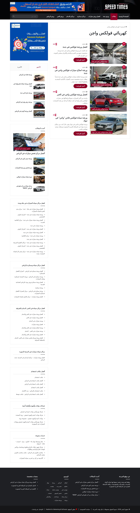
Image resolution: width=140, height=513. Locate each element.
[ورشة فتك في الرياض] (39, 77)
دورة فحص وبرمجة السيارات (23, 168)
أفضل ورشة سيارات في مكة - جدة (33, 209)
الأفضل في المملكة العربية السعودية (25, 489)
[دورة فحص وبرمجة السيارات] (39, 170)
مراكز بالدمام (70, 16)
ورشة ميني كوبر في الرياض (24, 158)
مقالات (114, 16)
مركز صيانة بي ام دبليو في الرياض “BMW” (85, 495)
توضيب (52, 486)
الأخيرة (19, 67)
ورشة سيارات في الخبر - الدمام (34, 331)
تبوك (48, 483)
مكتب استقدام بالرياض (36, 391)
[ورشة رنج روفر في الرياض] (39, 105)
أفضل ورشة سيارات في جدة (35, 229)
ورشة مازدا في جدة (26, 93)
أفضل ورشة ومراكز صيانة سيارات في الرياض (23, 482)
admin (84, 44)
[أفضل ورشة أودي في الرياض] (39, 114)
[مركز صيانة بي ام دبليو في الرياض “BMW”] (39, 189)
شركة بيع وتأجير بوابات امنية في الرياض (31, 412)
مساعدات (56, 497)
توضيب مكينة (55, 490)
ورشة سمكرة (39, 288)
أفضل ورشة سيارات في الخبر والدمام (32, 314)
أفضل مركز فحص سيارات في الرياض (30, 153)
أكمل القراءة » (80, 60)
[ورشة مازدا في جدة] (39, 96)
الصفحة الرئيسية (124, 16)
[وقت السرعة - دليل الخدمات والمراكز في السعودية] (117, 6)
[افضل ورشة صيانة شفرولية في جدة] (39, 86)
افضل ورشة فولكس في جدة (75, 47)
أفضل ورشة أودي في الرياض (23, 111)
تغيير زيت (59, 486)
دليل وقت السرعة (97, 509)
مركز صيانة (64, 497)
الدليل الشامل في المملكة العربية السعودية (23, 485)
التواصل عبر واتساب (37, 509)
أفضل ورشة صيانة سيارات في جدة (33, 220)
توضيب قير (64, 490)
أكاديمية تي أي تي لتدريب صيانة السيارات (31, 458)
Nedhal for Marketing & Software (56, 509)
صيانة (48, 490)
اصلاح (65, 483)
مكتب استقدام (39, 377)
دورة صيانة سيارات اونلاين (24, 177)
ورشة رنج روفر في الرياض (24, 102)
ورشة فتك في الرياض (25, 74)
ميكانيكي (48, 497)
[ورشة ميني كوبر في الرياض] (39, 161)
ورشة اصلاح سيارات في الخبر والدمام (32, 328)
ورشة (65, 500)
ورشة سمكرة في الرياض (35, 277)
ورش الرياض (50, 16)
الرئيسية (123, 27)
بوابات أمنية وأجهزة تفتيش (35, 418)
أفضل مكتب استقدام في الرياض (34, 380)
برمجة (53, 483)
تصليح (65, 486)
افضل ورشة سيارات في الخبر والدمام (32, 334)
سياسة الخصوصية (85, 509)
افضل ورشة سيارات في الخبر (34, 317)
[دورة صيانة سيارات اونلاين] (39, 180)
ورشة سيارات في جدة (36, 225)
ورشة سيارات (58, 500)
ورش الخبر (60, 16)
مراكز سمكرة (81, 16)
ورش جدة (106, 16)
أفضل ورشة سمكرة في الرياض (34, 271)
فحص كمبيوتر (57, 493)
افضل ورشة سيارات (37, 297)
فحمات (50, 493)
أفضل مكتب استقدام (37, 387)
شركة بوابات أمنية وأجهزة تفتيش (33, 415)
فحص (65, 493)
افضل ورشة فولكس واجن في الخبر (72, 94)
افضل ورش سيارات (94, 16)
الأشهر (38, 67)
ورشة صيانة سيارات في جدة (35, 214)
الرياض (60, 483)
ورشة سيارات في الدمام (36, 321)
